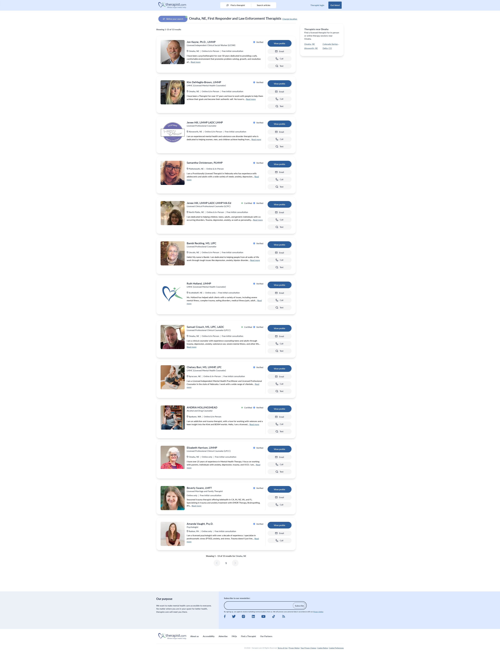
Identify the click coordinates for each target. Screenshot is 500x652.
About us (194, 636)
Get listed (335, 5)
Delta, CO (327, 48)
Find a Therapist (248, 636)
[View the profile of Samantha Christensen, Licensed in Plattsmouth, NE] (173, 173)
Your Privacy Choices (308, 648)
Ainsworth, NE (311, 48)
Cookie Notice (322, 648)
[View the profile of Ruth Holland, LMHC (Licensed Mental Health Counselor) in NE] (173, 294)
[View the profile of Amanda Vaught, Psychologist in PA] (173, 534)
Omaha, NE (309, 43)
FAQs (234, 636)
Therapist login (317, 5)
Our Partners (266, 636)
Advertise (223, 636)
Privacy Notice (318, 612)
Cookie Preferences (336, 648)
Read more (195, 61)
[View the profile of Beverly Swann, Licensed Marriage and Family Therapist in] (173, 498)
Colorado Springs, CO (333, 43)
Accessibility (208, 636)
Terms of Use (283, 648)
